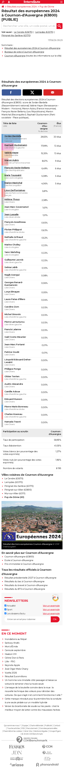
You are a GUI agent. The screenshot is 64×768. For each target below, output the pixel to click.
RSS (23, 728)
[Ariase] (16, 764)
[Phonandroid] (47, 765)
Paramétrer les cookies (12, 731)
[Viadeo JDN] (47, 759)
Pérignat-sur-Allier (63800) (18, 489)
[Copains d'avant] (16, 759)
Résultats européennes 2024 (22, 6)
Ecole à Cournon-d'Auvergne (18, 560)
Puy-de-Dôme (46, 6)
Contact (57, 726)
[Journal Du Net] (16, 753)
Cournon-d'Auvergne (14, 55)
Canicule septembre (15, 650)
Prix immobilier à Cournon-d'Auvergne (24, 564)
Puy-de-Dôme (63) (14, 497)
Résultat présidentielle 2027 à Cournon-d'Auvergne (30, 577)
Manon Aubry (11, 160)
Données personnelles (48, 728)
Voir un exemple (51, 605)
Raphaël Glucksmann (15, 145)
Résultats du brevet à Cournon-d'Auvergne (25, 585)
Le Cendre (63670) (23, 32)
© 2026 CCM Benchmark (32, 734)
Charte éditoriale (36, 726)
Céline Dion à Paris (14, 657)
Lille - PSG (10, 661)
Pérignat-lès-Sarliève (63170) (16, 35)
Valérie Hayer (11, 152)
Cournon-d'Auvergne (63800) (19, 556)
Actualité (10, 605)
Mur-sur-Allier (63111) (14, 493)
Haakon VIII (11, 654)
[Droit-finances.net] (47, 753)
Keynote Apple (12, 665)
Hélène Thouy (11, 199)
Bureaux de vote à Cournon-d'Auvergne (24, 52)
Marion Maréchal (13, 182)
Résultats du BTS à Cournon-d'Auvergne (24, 589)
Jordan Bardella (12, 136)
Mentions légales (40, 731)
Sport (9, 609)
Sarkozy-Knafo (12, 643)
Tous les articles (13, 728)
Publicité (48, 726)
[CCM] (47, 747)
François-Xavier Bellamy (17, 167)
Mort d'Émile (11, 646)
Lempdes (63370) (44, 32)
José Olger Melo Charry (16, 669)
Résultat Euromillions (16, 676)
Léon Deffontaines (14, 190)
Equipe (25, 726)
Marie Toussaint (12, 175)
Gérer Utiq (28, 731)
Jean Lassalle (11, 214)
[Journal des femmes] (16, 747)
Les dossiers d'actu (15, 613)
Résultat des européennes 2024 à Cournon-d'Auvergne (32, 48)
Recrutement (32, 728)
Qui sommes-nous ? (12, 726)
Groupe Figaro (55, 731)
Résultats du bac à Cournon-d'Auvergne (24, 581)
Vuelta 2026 (11, 672)
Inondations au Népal (15, 639)
